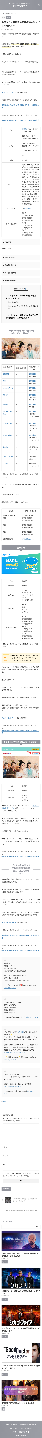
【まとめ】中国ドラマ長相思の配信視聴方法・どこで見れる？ (22, 316)
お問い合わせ (32, 1424)
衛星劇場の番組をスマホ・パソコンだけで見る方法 (20, 120)
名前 (5, 1147)
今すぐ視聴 (32, 374)
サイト (5, 1165)
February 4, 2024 (10, 1059)
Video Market (8, 423)
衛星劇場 (27, 208)
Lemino (5, 404)
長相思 (24, 129)
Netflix (5, 447)
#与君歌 (21, 1032)
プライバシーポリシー (12, 1424)
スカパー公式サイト (9, 92)
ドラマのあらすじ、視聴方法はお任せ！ (21, 1428)
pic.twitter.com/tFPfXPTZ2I (14, 1052)
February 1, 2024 (10, 987)
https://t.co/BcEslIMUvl (12, 1086)
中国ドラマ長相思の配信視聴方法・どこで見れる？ (21, 297)
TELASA (5, 463)
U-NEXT (5, 395)
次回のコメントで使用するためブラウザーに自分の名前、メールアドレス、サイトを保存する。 (21, 1174)
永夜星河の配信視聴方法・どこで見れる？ (18, 1403)
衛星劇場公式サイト (29, 539)
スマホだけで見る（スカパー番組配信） (23, 307)
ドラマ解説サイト (21, 5)
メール (6, 1156)
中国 (4, 1101)
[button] (26, 289)
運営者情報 (23, 1424)
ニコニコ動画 (7, 435)
